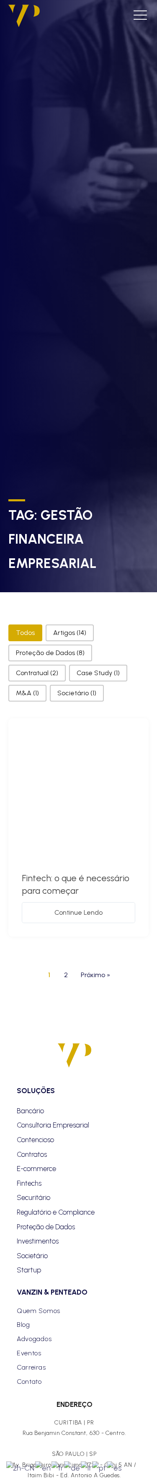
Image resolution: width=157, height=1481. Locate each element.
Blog (23, 1325)
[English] (43, 1467)
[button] (25, 632)
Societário (32, 1255)
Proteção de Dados (46, 1227)
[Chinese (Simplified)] (20, 1467)
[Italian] (86, 1467)
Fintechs (29, 1183)
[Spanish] (114, 1467)
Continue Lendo (78, 912)
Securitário (33, 1197)
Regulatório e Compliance (56, 1212)
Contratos (32, 1154)
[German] (72, 1467)
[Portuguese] (99, 1467)
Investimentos (38, 1241)
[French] (57, 1467)
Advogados (34, 1339)
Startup (29, 1270)
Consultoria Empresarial (53, 1125)
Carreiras (31, 1367)
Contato (29, 1382)
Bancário (30, 1111)
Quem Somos (38, 1311)
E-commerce (36, 1168)
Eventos (29, 1353)
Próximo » (95, 975)
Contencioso (35, 1139)
